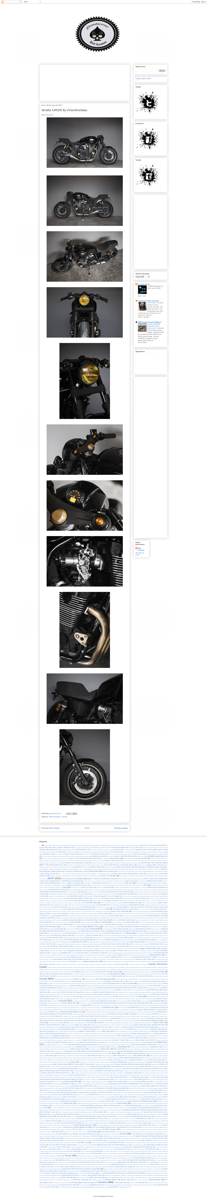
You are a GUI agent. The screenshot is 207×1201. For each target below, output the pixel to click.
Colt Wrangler (122, 905)
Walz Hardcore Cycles (120, 1173)
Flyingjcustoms (66, 942)
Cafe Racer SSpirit (151, 892)
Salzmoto (54, 1110)
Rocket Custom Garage (52, 1101)
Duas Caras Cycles (83, 929)
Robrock (78, 1099)
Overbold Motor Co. (64, 1073)
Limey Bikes (114, 1018)
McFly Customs (128, 1031)
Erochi (83, 935)
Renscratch (155, 1090)
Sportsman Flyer (49, 1129)
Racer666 (155, 1081)
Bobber (80, 879)
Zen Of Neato (148, 1185)
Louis (98, 1020)
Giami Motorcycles (89, 955)
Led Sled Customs (84, 1016)
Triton (59, 1156)
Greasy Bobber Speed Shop (62, 959)
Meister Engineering (138, 1033)
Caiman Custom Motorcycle (99, 894)
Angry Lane (73, 858)
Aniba (112, 858)
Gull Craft (163, 959)
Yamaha (64, 817)
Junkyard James (86, 996)
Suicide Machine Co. (142, 1131)
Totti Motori (52, 1153)
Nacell (83, 1055)
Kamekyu (106, 998)
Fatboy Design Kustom (139, 937)
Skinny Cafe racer (52, 1121)
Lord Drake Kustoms (52, 1020)
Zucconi (112, 1187)
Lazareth (161, 1014)
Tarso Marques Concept (127, 1138)
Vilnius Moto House (135, 1169)
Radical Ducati (44, 1083)
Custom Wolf (156, 911)
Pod (149, 1077)
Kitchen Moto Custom (98, 1005)
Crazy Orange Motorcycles (83, 909)
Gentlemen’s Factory (45, 955)
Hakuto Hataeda (122, 961)
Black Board (107, 873)
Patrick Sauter (63, 1075)
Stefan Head (162, 1129)
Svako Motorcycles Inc (138, 1134)
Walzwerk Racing (136, 1173)
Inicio (87, 828)
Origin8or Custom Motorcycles (106, 1070)
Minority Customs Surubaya (119, 1038)
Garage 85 (122, 948)
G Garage (44, 948)
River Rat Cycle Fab (94, 1097)
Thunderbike (52, 1149)
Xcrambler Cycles (63, 1182)
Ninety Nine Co (158, 1057)
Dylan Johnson (155, 929)
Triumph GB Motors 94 (100, 1156)
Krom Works (108, 1009)
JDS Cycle (133, 990)
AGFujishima (149, 854)
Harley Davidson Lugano (155, 967)
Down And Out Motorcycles (67, 926)
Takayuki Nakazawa (142, 1136)
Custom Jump (136, 911)
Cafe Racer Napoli (106, 892)
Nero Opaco (48, 1057)
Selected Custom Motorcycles (65, 1114)
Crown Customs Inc (143, 909)
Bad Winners (130, 865)
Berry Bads (95, 871)
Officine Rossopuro (97, 1066)
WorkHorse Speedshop (80, 1179)
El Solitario (69, 933)
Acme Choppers (159, 852)
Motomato (57, 1049)
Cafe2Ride (51, 894)
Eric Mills (68, 935)
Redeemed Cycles (103, 1088)
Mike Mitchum (72, 1038)
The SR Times (51, 1147)
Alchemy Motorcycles (72, 856)
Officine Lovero (51, 1066)
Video (98, 1169)
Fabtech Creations (77, 937)
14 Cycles (141, 845)
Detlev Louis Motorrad (87, 922)
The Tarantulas (62, 1147)
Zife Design (71, 1187)
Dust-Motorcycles (141, 929)
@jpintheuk (82, 845)
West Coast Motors (128, 1175)
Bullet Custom (130, 887)
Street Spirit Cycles (80, 1131)
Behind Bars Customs (136, 869)
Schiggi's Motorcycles (86, 1112)
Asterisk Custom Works (112, 860)
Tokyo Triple (162, 1149)
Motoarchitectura (52, 1047)
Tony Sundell (95, 1151)
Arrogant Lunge (66, 860)
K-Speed (140, 996)
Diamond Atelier (129, 922)
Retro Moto (105, 1092)
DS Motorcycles (70, 929)
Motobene (71, 1047)
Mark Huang (88, 1029)
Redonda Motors (133, 1088)
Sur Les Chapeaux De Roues (76, 1134)
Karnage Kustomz (130, 998)
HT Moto (58, 981)
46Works (123, 847)
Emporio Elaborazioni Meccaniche (156, 933)
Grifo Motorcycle (126, 959)
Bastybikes (58, 869)
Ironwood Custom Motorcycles (106, 988)
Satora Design (62, 1112)
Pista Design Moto (78, 1077)
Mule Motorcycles (135, 1053)
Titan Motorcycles (121, 1149)
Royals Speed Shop (153, 1103)
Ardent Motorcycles (162, 858)
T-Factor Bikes (74, 1136)
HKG (83, 976)
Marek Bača (53, 1029)
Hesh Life (94, 974)
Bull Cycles (99, 887)
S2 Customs (54, 1107)
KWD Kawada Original (104, 1012)
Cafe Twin (42, 894)
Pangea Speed (145, 1073)
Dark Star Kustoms (127, 915)
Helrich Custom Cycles (46, 974)
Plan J (128, 1077)
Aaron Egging (83, 852)
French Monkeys (53, 946)
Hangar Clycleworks (107, 964)
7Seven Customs (147, 849)
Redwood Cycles (145, 1088)
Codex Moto (76, 905)
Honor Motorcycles (59, 979)
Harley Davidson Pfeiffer (88, 969)
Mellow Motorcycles (161, 1033)
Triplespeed (52, 1156)
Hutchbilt (89, 981)
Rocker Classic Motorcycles (132, 1099)
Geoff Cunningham (58, 955)
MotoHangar (122, 1047)
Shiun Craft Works (132, 1116)
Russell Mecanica (112, 1105)
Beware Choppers (108, 871)
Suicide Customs (129, 1131)
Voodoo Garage (68, 1173)
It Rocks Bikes (124, 988)
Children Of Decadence (46, 900)
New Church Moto (71, 1057)
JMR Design (160, 992)
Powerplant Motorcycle (71, 1079)
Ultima (79, 1160)
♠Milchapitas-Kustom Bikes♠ (149, 322)
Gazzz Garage (124, 953)
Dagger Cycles (60, 915)
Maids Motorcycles (88, 1027)
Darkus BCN (138, 915)
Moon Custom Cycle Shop (144, 1040)
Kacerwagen (162, 996)
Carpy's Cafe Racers (54, 896)
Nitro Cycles (53, 1060)
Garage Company (146, 948)
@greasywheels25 (71, 845)
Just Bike (95, 996)
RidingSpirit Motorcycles (145, 1094)
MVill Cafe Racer (61, 1055)
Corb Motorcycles (87, 907)
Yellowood (132, 1182)
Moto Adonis (51, 1042)
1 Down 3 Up (115, 845)
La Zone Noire (144, 284)
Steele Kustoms (151, 1129)
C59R (41, 892)
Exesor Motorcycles (53, 937)
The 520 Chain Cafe (131, 1140)
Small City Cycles (62, 1123)
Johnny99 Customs (74, 994)
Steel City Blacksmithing (127, 1129)
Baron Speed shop (157, 867)
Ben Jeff (146, 869)
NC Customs (128, 1055)
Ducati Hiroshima (107, 929)
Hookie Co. (78, 979)
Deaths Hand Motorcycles (54, 920)
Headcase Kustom (144, 972)
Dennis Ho (148, 920)
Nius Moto (70, 1060)
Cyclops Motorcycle (126, 913)
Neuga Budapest (58, 1057)
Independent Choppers (119, 983)
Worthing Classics (97, 1179)
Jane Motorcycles (82, 990)
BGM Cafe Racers (122, 871)
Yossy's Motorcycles (51, 1185)
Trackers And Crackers (107, 1153)
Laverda (153, 1014)
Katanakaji (53, 1001)
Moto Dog (108, 1042)
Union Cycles (157, 1160)
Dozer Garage (82, 926)
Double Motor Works (153, 924)
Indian (131, 983)
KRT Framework (130, 1009)
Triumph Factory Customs (84, 1156)
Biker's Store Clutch (63, 873)
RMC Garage (105, 1097)
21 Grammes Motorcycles (63, 847)
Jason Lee (110, 990)
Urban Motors (45, 1164)
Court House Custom (143, 907)
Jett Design (76, 992)
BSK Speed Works (156, 885)
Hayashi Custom (88, 972)
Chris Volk (151, 900)
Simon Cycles (129, 1118)
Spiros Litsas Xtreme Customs (149, 1127)
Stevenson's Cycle (44, 1131)
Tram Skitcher (119, 1153)
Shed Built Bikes (62, 1116)
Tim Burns (63, 1149)
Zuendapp (120, 1187)
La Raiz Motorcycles (88, 1014)
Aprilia (139, 858)
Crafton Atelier (43, 909)
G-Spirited (52, 948)
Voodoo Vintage (79, 1173)
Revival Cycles (57, 1094)
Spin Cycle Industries (99, 1127)
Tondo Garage (85, 1151)
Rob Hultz (157, 1097)
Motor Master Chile (94, 1049)
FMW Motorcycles (77, 942)
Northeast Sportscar (63, 1062)
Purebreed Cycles (45, 1081)
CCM (108, 896)
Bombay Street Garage (89, 881)
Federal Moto (68, 939)
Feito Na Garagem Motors (84, 939)
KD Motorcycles (76, 1001)
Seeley (52, 1114)
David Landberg (84, 918)
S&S (45, 1108)
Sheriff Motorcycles (82, 1116)
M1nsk (150, 1022)
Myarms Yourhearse (74, 1055)
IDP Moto (130, 981)
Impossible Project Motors (68, 983)
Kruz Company (158, 1009)
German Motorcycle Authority (74, 955)
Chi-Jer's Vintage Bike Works (158, 898)
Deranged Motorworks (160, 920)
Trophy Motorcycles (141, 1156)
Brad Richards (87, 883)
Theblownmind (106, 1147)
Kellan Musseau (107, 1001)
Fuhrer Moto (112, 946)
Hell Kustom (141, 549)
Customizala (53, 913)
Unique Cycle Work (76, 1162)
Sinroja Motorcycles (141, 1118)
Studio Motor (92, 1132)
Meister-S (150, 1033)
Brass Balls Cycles (100, 883)
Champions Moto (44, 898)
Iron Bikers (163, 985)
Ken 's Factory (132, 1001)
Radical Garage (56, 1083)
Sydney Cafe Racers (57, 1136)
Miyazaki (148, 1038)
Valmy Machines (143, 1164)
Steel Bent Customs (109, 1129)
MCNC (136, 1031)
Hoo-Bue (69, 979)
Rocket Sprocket (93, 1101)
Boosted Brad (141, 881)
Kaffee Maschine (45, 998)
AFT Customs (139, 854)
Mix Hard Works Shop (136, 1038)
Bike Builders (164, 871)
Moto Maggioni (48, 1044)
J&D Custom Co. (49, 990)
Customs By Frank (79, 913)
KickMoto (106, 1003)
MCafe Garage (118, 1031)
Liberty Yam (83, 1018)
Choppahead (84, 900)
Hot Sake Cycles (127, 979)
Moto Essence (117, 1042)
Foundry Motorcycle (135, 942)
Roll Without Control (162, 1101)
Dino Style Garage (144, 922)
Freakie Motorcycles (94, 944)
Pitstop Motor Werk (103, 1077)
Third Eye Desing (116, 1147)
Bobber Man (121, 878)
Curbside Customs (51, 911)
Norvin (81, 1062)
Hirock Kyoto (59, 976)
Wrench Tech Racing (140, 1179)
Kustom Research (90, 1012)
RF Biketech (92, 1094)
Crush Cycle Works (157, 909)
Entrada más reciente (50, 828)
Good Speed (85, 957)
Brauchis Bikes (140, 883)
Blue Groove (135, 876)
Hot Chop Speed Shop (104, 979)
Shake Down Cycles (145, 1114)
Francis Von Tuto (47, 944)
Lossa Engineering (86, 1020)
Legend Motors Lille (128, 1016)
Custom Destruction (90, 911)
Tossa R (43, 1153)
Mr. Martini (113, 1053)
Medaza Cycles (98, 1033)
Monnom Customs (119, 1040)
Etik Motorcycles (136, 935)
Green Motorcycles (94, 959)
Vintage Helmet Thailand (73, 1171)
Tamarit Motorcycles (157, 1136)
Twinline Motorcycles (141, 1158)
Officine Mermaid (62, 1066)
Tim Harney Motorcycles (76, 1149)
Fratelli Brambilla (69, 944)
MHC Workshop (122, 1035)
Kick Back (96, 1003)
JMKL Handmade (140, 992)
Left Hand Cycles (98, 1016)
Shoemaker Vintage (160, 1116)
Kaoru (113, 998)
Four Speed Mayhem (162, 942)
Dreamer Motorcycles (154, 926)
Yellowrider (141, 1182)
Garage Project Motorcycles (78, 950)
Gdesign (132, 953)
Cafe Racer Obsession (122, 892)
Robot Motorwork (69, 1099)
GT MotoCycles (138, 959)
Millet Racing (92, 1038)
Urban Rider (56, 1164)
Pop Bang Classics (159, 1077)
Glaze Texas (144, 955)
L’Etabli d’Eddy (147, 1012)
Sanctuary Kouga (101, 1110)
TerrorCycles (99, 1140)
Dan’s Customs (89, 915)
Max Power (97, 1031)
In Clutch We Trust (89, 983)
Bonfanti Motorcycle (103, 881)
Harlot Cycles (150, 969)
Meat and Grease (70, 1033)
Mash (130, 1029)
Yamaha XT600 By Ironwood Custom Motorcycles (153, 326)
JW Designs (125, 996)
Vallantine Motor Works (131, 1164)
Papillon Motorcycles (157, 1073)
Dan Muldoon (78, 915)
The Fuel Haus (159, 1142)
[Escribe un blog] (69, 813)
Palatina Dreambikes (118, 1073)
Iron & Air (145, 985)
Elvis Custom (139, 933)
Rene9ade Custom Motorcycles (133, 1090)
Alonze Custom (120, 856)
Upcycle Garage (138, 1162)
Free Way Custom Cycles (140, 944)
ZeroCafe (42, 1187)
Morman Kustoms (161, 1040)
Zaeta (105, 1185)
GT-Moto (149, 959)
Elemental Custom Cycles (96, 933)
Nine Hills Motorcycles (146, 1057)
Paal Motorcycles (105, 1073)
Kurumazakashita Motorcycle (71, 1012)
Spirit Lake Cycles (114, 1127)
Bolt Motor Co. (57, 881)
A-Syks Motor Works (71, 852)
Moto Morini (72, 1044)
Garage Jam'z (52, 950)
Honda (43, 978)
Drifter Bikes (50, 929)
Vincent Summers (155, 1169)
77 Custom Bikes (128, 849)
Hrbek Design (49, 981)
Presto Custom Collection (89, 1079)
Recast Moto (159, 1086)
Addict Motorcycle (86, 854)
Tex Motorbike (120, 1140)
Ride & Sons (133, 1094)
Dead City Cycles (143, 918)
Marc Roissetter (161, 1027)
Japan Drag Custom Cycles (96, 990)
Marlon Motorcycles (121, 1029)
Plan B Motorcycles (117, 1077)
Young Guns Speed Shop (68, 1185)
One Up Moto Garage (49, 1070)
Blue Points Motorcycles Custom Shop (151, 876)
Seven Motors (83, 1114)
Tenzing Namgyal (88, 1140)
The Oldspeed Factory (100, 1145)
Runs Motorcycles (97, 1105)
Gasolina (73, 953)
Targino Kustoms (91, 1138)
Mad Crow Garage (81, 1025)
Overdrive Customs (79, 1073)
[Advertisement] (84, 82)
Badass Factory (141, 865)
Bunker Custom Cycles (57, 889)
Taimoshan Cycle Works (126, 1136)
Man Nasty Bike (136, 1027)
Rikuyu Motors (158, 1094)
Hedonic (154, 972)
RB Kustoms (90, 1086)
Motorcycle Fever (129, 1049)
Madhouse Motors (44, 1027)
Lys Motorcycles (108, 1022)
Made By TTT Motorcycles (124, 1025)
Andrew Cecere (62, 858)
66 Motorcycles (54, 849)
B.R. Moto (46, 865)
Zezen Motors (61, 1187)
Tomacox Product (44, 1151)
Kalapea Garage (96, 998)
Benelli (55, 871)
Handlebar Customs (94, 964)
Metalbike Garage (59, 1035)
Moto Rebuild (126, 1044)
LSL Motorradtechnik (118, 1020)
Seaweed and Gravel (151, 1112)
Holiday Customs (117, 976)
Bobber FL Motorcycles (94, 878)
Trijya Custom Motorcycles (159, 1153)
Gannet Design (112, 948)
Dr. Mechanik (106, 926)
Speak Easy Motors (145, 1125)
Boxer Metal (62, 883)
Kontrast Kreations (95, 1007)
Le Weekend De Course (68, 1016)
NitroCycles (62, 1060)
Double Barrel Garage (139, 924)
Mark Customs (78, 1029)
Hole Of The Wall (104, 976)
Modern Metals (57, 1040)
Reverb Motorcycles (151, 1092)
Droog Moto (59, 929)
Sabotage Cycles (79, 1107)
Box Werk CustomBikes (49, 883)
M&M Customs (129, 1022)
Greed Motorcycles (80, 959)
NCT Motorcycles (140, 1055)
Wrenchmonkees (47, 115)
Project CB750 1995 (143, 78)
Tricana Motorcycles (142, 1153)
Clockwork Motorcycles (130, 902)
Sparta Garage (133, 1125)
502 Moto (152, 847)
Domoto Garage (126, 924)
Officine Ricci (84, 1066)
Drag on (114, 926)
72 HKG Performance (81, 849)
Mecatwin (89, 1033)
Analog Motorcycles (161, 856)
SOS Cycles (53, 1125)
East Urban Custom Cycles (71, 931)
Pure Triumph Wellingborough (157, 1079)
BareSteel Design (109, 867)
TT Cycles (99, 1158)
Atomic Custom (84, 863)
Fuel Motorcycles (89, 946)
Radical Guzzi (67, 1083)
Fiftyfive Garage (111, 939)
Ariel (42, 860)
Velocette (82, 1166)
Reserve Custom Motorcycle (57, 1092)
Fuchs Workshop (77, 946)
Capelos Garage (141, 894)
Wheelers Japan (163, 1175)
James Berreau (70, 990)
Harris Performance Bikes (46, 972)
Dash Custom (161, 915)
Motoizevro (146, 1047)
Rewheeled (69, 1094)
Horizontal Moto (89, 979)
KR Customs (121, 1007)
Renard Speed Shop (115, 1090)
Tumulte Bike (119, 1158)
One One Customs (162, 1068)
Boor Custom (130, 881)
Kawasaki (63, 1001)
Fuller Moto (122, 946)
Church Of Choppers (45, 902)
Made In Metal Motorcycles (143, 1025)
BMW (51, 878)
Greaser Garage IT (44, 959)
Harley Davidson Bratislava (71, 967)
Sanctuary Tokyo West (115, 1110)
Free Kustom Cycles (109, 944)
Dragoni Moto (123, 926)
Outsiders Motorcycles (48, 1073)
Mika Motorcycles (60, 1038)
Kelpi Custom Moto (120, 1001)
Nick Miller (99, 1057)
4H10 (137, 847)
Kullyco (57, 1012)
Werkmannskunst (109, 1175)
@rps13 (97, 845)
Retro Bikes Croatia (75, 1092)
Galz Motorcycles (87, 948)
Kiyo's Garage (130, 1005)
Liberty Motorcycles (73, 1018)
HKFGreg (76, 976)
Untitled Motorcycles (123, 1162)
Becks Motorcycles (106, 869)
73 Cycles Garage (95, 849)
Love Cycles (106, 1020)
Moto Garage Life (149, 1042)
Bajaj (164, 865)
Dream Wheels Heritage (138, 926)
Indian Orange (157, 983)
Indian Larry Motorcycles (144, 983)
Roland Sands (148, 1101)
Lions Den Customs (126, 1018)
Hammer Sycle (47, 964)
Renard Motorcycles (100, 1090)
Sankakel (134, 1110)
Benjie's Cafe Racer (67, 871)
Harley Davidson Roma (104, 969)
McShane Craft (156, 1031)
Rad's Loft (163, 1081)
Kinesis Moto (51, 1005)
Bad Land (100, 865)
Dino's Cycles (155, 922)
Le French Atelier (54, 1016)
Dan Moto (70, 915)
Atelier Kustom (158, 860)
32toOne (104, 847)
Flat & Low (158, 939)
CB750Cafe (86, 896)
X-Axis (54, 1182)
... (40, 845)
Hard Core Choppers (134, 964)
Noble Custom (102, 1060)
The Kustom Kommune (66, 1145)
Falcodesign (112, 937)
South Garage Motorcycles (84, 1125)
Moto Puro (117, 1044)
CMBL (51, 905)
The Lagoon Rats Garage (83, 1145)
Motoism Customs (136, 1047)
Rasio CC (152, 1083)
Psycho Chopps (118, 1079)
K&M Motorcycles (152, 996)
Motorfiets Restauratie (108, 1051)
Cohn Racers (112, 905)
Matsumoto (56, 1031)
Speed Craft (157, 1125)
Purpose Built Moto (71, 1081)
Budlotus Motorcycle (55, 887)
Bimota (89, 873)
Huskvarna (66, 981)
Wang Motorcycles (150, 1173)
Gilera (98, 955)
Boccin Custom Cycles (151, 878)
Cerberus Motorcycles (146, 896)
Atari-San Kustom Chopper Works (132, 860)
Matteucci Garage (85, 1031)
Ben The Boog (156, 869)
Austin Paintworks (133, 863)
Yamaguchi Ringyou (88, 1182)
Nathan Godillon (105, 1055)
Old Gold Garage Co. (83, 1068)
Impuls (79, 983)
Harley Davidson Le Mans (123, 967)
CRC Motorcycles (99, 909)
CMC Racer (58, 905)
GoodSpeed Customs (98, 957)
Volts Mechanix (149, 1171)
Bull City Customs (88, 887)
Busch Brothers (89, 889)
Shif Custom (108, 1116)
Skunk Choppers (84, 1121)
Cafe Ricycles (162, 892)
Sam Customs (63, 1110)
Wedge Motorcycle (69, 1175)
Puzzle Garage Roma (87, 1081)
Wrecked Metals (110, 1180)
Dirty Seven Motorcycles (52, 924)
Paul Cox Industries (76, 1075)
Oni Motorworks (78, 1070)
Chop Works (73, 900)
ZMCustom (93, 1187)
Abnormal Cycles (104, 852)
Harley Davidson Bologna (55, 967)
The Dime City (83, 1142)
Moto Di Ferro (84, 1042)
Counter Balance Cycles (125, 907)
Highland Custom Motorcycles (142, 974)
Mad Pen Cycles (110, 1025)
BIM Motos (81, 873)
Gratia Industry (138, 957)
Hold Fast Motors (92, 976)
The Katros (52, 1145)
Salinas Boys (151, 1107)
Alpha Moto (131, 856)
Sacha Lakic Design (108, 1107)
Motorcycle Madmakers (142, 1049)
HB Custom (114, 972)
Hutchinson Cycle (98, 981)
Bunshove (71, 889)
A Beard (60, 852)
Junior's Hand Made (64, 996)
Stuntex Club (118, 1131)
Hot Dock (117, 979)
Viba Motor (155, 1166)
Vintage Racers (87, 1171)
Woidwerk (115, 1177)
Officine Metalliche (74, 1066)
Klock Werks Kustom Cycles (155, 1005)
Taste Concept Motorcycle (143, 1138)
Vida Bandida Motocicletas (71, 1169)
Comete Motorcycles (135, 905)
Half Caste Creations (135, 961)
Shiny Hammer (120, 1116)
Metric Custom (96, 1035)
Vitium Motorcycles (138, 1171)
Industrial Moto (56, 985)
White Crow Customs (81, 1177)
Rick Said (112, 1094)
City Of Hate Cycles (59, 902)
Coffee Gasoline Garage (89, 905)
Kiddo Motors (145, 1003)
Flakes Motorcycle (146, 939)
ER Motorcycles (57, 935)
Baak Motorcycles (57, 865)
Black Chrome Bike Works (123, 873)
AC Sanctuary (115, 852)
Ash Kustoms (98, 860)
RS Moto (163, 1103)
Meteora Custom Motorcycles (76, 1035)
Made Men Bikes (159, 1025)
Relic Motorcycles (63, 1090)
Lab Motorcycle (113, 1014)
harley (144, 964)
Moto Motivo (82, 1044)
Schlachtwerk (98, 1112)
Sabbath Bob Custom (66, 1107)
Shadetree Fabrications (118, 1114)
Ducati (94, 929)
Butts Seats (124, 889)
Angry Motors (104, 858)
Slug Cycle (51, 1123)
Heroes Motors (76, 974)
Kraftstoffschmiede (143, 1007)
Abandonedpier (93, 852)
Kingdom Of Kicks (75, 1005)
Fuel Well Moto (103, 946)
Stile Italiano (56, 1131)
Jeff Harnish (141, 990)
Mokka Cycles (87, 1040)
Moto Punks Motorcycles (105, 1044)
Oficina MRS (144, 1066)
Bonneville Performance (117, 881)
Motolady (49, 1049)
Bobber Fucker (110, 878)
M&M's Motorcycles (140, 1022)
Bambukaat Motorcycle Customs (48, 867)
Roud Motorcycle (56, 1103)
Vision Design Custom (124, 1171)
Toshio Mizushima (163, 1151)
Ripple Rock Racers (55, 1097)
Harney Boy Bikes (161, 969)
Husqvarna (75, 981)
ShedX (72, 1116)
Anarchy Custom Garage (49, 858)
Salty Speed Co (45, 1110)
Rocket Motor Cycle (67, 1101)
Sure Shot (93, 1134)
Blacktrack (96, 876)
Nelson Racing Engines (156, 1055)
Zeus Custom (51, 1187)
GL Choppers (118, 955)
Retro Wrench (124, 1092)
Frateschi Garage (81, 944)
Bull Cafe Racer (75, 887)
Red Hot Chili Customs (72, 1088)
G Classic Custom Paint (161, 946)
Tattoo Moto (157, 1138)
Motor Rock (106, 1049)
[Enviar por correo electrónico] (67, 813)
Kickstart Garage (116, 1003)
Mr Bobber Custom (62, 1053)
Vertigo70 (138, 1166)
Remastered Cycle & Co (78, 1090)
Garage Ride (93, 950)
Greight (111, 959)
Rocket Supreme (106, 1101)
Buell (65, 887)
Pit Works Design (90, 1077)
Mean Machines (57, 1033)
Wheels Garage (45, 1177)
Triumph (68, 1156)
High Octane (128, 974)
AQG (145, 858)
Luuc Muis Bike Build (94, 1022)
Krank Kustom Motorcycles (46, 1009)
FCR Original (43, 939)
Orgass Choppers (89, 1070)
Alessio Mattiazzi (85, 856)
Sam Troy (72, 1110)
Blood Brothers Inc (124, 876)
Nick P (105, 1057)
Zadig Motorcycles (95, 1185)
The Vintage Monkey (75, 1147)
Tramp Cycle (129, 1153)
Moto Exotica (127, 1042)
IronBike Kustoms (77, 988)
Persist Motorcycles (50, 1077)
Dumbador (131, 929)
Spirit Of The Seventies (130, 1127)
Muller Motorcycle (149, 1053)
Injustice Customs (110, 985)
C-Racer (142, 889)
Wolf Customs (123, 1177)
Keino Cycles (95, 1001)
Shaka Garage (132, 1114)
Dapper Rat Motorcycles (101, 915)
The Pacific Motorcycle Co (120, 1145)
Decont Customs (86, 920)
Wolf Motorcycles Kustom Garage (146, 1177)
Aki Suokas (45, 856)
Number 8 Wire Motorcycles (156, 1062)
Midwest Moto (145, 1035)
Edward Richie (151, 931)
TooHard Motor (139, 1151)
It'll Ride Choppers (137, 988)
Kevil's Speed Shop (69, 1003)
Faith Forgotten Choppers (100, 937)
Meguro (127, 1033)
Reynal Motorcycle (81, 1094)
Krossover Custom (119, 1009)
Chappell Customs (83, 898)
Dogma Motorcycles (112, 924)
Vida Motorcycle (88, 1169)
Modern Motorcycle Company (72, 1040)
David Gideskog (73, 918)
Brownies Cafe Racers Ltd (134, 885)
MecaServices (81, 1033)
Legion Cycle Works (141, 1016)
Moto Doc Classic (97, 1042)
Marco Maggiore (43, 1029)
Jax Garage (124, 990)
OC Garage (96, 1064)
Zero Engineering (159, 1185)
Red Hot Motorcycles (88, 1088)
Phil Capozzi (61, 1077)
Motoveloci (163, 1051)
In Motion (99, 983)
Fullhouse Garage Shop (135, 946)
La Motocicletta (76, 1014)
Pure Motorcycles (140, 1079)
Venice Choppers (102, 1166)
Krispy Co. (99, 1009)
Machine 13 (58, 1025)
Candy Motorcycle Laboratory (125, 894)
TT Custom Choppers (87, 1158)
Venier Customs (115, 1166)
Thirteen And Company (131, 1147)
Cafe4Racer (60, 894)
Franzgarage (59, 944)
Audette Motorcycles (97, 863)
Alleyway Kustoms (98, 856)
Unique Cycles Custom (93, 1162)
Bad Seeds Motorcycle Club (114, 865)
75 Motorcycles (107, 849)
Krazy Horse (78, 1009)
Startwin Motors (95, 1129)
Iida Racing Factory (148, 981)
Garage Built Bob (132, 948)
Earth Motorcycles (55, 931)
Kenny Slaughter (155, 1001)
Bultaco (163, 887)
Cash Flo (64, 896)
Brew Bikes (159, 883)
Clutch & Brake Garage (148, 902)
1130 (134, 845)
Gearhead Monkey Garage (144, 953)
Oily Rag (153, 1066)
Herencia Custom (63, 974)
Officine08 (135, 1066)
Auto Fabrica (163, 863)
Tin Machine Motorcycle (106, 1149)
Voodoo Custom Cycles (52, 1173)
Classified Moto (91, 903)
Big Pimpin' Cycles (153, 871)
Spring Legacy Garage (63, 1129)
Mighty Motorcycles (45, 1038)
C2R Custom (162, 889)
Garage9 (130, 950)
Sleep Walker (134, 1121)
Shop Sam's (59, 1118)
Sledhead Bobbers (123, 1121)
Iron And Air (153, 985)
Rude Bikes (62, 1105)
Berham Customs (82, 871)
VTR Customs (90, 1173)
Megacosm (120, 1033)
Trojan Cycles (130, 1156)
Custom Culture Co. (76, 911)
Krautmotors (69, 1009)
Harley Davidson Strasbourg (120, 969)
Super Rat (60, 1134)
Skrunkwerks (64, 1121)
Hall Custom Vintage (148, 961)
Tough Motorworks (62, 1153)
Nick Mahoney (90, 1057)
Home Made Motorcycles (159, 976)
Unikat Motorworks (144, 1160)
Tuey (112, 1158)
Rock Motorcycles (88, 1099)
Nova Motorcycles (90, 1062)
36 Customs (113, 847)
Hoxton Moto (162, 979)
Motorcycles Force (71, 1051)
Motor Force (65, 1049)
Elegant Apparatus (81, 933)
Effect (158, 931)
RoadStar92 (139, 1097)
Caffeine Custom (77, 894)
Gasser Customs (99, 953)
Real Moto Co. (101, 1086)
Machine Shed (69, 1025)
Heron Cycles (86, 974)
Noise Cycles (112, 1060)
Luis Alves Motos (53, 1022)
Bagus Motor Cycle (154, 865)
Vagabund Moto (116, 1164)
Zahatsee (111, 1185)
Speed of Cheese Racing (54, 1127)
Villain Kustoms (123, 1169)
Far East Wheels (123, 937)
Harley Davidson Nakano (57, 969)
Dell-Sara (115, 920)
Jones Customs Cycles (99, 994)
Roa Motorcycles (127, 1097)
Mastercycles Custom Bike (142, 1029)
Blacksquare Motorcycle (71, 876)
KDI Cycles (86, 1001)
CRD (107, 909)
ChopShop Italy (133, 900)
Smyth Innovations (116, 1123)
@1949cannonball (59, 845)
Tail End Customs (97, 1136)
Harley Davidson (158, 964)
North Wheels (51, 1062)
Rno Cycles (115, 1097)
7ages (137, 849)
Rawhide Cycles (78, 1086)
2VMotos (86, 847)
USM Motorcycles (66, 1164)
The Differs (72, 1142)
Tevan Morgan (110, 1140)
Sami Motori (91, 1110)
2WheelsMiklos (95, 847)
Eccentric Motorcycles (119, 931)
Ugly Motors (72, 1160)
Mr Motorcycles (89, 1053)
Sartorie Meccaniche (161, 1110)
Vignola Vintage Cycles (110, 1169)
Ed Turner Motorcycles (136, 931)
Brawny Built (150, 883)
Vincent (146, 1169)
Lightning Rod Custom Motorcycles (98, 1018)
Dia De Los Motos (117, 922)
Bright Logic (51, 885)
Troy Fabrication (153, 1156)
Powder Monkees (45, 1079)
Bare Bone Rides (95, 867)
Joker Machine (86, 994)
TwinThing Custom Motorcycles (159, 1158)
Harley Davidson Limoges (139, 967)
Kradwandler (131, 1007)
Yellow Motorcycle (120, 1182)
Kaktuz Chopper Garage (82, 998)
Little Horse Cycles (139, 1018)
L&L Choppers (158, 1012)
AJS (166, 854)
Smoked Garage (76, 1123)
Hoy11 (41, 981)
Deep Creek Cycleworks (102, 920)
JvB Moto (115, 996)
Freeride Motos (155, 944)
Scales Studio (73, 1112)
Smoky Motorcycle (103, 1123)
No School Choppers (90, 1060)
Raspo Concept (162, 1083)
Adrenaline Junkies (113, 854)
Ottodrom (165, 1070)
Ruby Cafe (54, 1105)
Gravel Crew (149, 957)
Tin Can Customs (92, 1149)
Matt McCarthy (73, 1031)
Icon (123, 981)
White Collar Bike (67, 1177)
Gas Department (54, 953)
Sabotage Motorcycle (93, 1107)
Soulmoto (69, 1125)
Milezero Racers (82, 1038)
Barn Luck (144, 867)
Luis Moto (63, 1022)
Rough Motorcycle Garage (83, 1103)
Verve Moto (146, 1166)
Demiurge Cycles (138, 920)
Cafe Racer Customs (92, 892)
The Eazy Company (97, 1142)
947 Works (52, 852)
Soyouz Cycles (110, 1125)
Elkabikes (120, 933)
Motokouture (155, 1047)
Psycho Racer (129, 1079)
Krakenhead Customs (158, 1007)
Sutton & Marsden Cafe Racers (109, 1134)
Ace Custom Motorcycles (129, 852)
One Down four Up (130, 1068)
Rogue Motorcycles (134, 1101)
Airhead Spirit (159, 854)
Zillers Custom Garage (82, 1187)
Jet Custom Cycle (64, 992)
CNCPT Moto (67, 905)
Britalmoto (70, 885)
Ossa (158, 1070)
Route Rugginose (111, 1103)
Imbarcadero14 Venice (52, 983)
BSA (145, 885)
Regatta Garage (157, 1088)
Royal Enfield (122, 1103)
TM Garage (139, 1149)
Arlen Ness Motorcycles (52, 860)
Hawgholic (77, 972)
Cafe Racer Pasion (138, 892)
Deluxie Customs (125, 920)
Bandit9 (76, 867)
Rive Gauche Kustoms (81, 1097)
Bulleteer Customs (141, 887)
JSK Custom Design (158, 994)
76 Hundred (117, 849)
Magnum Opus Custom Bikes (70, 1027)
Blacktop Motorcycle (85, 876)
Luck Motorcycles (153, 1020)
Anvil (118, 858)
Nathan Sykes (117, 1055)
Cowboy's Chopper (159, 907)
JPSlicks (137, 994)
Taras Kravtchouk (79, 1138)
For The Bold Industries (104, 942)
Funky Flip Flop (148, 946)
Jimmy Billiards (119, 992)
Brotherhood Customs (118, 885)
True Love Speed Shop (55, 1158)
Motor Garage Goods (78, 1049)
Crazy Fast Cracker (55, 909)
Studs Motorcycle (106, 1131)
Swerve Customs (154, 1134)
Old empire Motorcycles (66, 1068)
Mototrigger (145, 1051)
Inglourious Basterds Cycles (95, 985)
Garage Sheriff (104, 950)
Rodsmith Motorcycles (120, 1101)
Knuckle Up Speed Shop (63, 1007)
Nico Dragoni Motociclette (128, 1057)
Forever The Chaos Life (119, 942)
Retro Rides (115, 1092)
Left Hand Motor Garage (113, 1016)
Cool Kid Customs (59, 907)
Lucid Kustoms (140, 1020)
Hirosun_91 (68, 976)
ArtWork (90, 860)
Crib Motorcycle (118, 909)
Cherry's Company (141, 898)
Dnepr (102, 924)
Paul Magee (107, 1075)
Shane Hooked (157, 1114)
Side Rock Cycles (98, 1118)
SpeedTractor (67, 1127)
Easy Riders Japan (103, 931)
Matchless (154, 1029)
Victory (58, 1169)
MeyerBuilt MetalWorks (109, 1035)
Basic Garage (49, 869)
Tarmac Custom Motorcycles (107, 1138)
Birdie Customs (97, 873)
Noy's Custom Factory (103, 1062)
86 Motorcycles (160, 849)
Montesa (130, 1040)
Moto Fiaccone (137, 1042)
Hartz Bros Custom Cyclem (63, 972)
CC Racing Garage (98, 896)
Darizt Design (115, 915)
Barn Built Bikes (133, 867)
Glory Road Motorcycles (59, 957)
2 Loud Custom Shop (154, 845)
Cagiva (86, 894)
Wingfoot (107, 1177)
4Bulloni (131, 847)
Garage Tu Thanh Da (118, 950)
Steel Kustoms (140, 1129)
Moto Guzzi (163, 1042)
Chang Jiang (70, 898)
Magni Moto (55, 1027)
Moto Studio (136, 1044)
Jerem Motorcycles (153, 990)
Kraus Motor (60, 1009)
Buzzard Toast (133, 889)
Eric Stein (76, 935)
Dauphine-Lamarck (45, 918)
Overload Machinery (92, 1073)
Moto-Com (42, 1047)
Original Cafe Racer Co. (125, 1070)
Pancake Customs (132, 1073)
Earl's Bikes (43, 931)
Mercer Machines (46, 1035)
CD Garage (115, 896)
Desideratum (74, 922)
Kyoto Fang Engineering (128, 1012)
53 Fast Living (161, 847)
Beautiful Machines (93, 869)
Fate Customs (152, 937)
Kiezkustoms (156, 1003)
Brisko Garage (61, 885)
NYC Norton (75, 1064)
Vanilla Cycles (46, 1166)
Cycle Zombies (104, 913)
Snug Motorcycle (129, 1123)
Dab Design (49, 915)
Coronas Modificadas (109, 907)
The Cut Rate (49, 1142)
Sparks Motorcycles (121, 1125)
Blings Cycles (105, 876)
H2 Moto (78, 961)
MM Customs (156, 1038)
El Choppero (50, 933)
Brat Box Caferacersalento (115, 883)
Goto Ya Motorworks (112, 957)
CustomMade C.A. (65, 913)
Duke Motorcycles (120, 929)
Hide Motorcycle (115, 974)
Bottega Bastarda (152, 881)
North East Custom (155, 1060)
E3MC (163, 929)
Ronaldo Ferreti (45, 1103)
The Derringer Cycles (61, 1142)
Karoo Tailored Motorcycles (145, 998)
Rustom (122, 1105)
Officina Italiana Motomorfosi (139, 1064)
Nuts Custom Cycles (60, 1064)
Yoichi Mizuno (157, 1182)
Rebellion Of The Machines (114, 1086)
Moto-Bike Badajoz (160, 1044)
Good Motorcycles (74, 957)
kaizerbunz (69, 998)
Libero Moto (55, 1018)
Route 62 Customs (98, 1103)
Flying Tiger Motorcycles (53, 942)
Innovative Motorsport (123, 985)
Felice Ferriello (100, 939)
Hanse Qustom (121, 964)
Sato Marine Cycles (48, 1112)
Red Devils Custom (56, 1088)
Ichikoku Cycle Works (113, 981)
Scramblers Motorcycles (124, 1112)
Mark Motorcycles (99, 1029)
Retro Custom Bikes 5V (92, 1092)
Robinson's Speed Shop (53, 1099)
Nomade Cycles (135, 1060)
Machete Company (45, 1025)
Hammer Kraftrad (162, 961)
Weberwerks (57, 1175)
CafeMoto (68, 894)
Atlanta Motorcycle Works (53, 863)
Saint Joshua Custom (122, 1107)
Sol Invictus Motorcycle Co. (158, 1123)
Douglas (163, 924)
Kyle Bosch (115, 1012)
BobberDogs (129, 878)
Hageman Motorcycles (91, 961)
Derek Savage (44, 922)
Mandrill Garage (149, 1027)
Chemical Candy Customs (148, 301)
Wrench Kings (125, 1179)
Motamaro (42, 1042)
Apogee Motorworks (128, 858)
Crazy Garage (67, 909)
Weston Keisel (152, 1175)
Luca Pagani (129, 1020)
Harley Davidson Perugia (73, 969)
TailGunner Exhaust (111, 1136)
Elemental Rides (110, 933)
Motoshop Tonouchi (132, 1051)
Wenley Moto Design (95, 1175)
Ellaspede (129, 933)
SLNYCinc (157, 1121)
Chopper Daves (110, 900)
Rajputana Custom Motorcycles (120, 1083)
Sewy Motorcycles (94, 1114)
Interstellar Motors (136, 985)
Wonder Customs (163, 1177)
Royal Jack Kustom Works (138, 1103)
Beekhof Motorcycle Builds (120, 869)
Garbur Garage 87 (148, 950)
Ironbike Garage (65, 988)
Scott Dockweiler (110, 1112)
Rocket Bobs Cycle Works (150, 1099)
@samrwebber (105, 845)
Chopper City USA (98, 900)
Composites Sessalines (150, 905)
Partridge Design (52, 1075)
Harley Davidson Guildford (88, 967)
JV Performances (105, 996)
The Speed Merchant (151, 1145)
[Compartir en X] (71, 813)
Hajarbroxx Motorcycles (109, 961)
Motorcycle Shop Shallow (159, 1049)
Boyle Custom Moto (74, 883)
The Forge (138, 1142)
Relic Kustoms (51, 1090)
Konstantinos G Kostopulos (79, 1007)
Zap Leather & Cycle (136, 1185)
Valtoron (153, 1164)
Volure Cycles (159, 1171)
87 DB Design (43, 852)
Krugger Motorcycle (144, 1009)
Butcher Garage (100, 889)
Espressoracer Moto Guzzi (122, 935)
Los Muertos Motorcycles (70, 1020)
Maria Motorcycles (65, 1029)
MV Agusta (50, 1055)
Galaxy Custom (75, 948)
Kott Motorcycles (109, 1007)
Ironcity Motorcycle (89, 988)
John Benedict (63, 994)
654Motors (42, 849)
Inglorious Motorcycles (77, 985)
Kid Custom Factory (131, 1003)
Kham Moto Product (85, 1003)
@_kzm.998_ (48, 845)
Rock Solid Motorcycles (114, 1099)
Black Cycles (138, 873)
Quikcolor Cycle (130, 1081)
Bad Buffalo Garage (89, 865)
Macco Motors (159, 1023)
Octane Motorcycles (107, 1064)
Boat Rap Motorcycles (69, 878)
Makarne (125, 1027)
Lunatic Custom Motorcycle (77, 1022)
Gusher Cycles (61, 961)
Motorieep (120, 1051)
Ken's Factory (143, 1001)
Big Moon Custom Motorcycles (137, 871)
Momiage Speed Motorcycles (103, 1040)
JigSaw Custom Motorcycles (103, 992)
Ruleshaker (85, 1105)
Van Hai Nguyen (163, 1164)
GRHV (117, 959)
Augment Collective (120, 863)
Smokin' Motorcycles (89, 1123)
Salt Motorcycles (163, 1107)
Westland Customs (141, 1175)
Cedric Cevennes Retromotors (129, 896)
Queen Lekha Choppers (116, 1081)
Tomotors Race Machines (58, 1151)
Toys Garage (72, 1153)
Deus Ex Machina (101, 922)
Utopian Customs (78, 1164)
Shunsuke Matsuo (70, 1118)
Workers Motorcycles (64, 1179)
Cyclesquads (115, 913)
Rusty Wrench (159, 1105)
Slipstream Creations (146, 1121)
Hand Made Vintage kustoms (78, 964)
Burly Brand (79, 889)
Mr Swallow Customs (101, 1053)
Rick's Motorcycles (122, 1094)
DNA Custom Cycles (92, 924)
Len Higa (151, 1016)
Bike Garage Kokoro (48, 873)
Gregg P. (104, 959)
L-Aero (139, 1012)
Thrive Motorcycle (147, 1147)
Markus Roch (110, 1029)
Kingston (85, 1005)
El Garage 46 (60, 933)
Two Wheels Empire (47, 1160)
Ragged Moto (91, 1083)
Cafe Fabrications (70, 892)
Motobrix (88, 1047)
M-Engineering (119, 1022)
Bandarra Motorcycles (66, 867)
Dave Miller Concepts (60, 918)
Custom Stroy (145, 911)
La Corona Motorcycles (62, 1014)
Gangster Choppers (99, 948)
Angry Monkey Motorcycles (88, 858)
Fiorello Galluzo (123, 939)
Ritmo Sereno (67, 1097)
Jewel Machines (87, 992)
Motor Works (118, 1049)
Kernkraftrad (50, 1003)
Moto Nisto (92, 1044)
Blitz (114, 876)
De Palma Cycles (132, 918)
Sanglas (126, 1110)
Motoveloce (154, 1051)
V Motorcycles (93, 1164)
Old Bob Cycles (52, 1068)
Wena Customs (81, 1175)
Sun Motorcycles (155, 1131)
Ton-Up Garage (72, 1151)
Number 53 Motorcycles (138, 1062)
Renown (146, 1090)
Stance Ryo (84, 1129)
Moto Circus (74, 1042)
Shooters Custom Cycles (46, 1118)
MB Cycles (106, 1031)
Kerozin (58, 1003)
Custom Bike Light (64, 911)
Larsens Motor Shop (142, 1014)
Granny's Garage (126, 957)
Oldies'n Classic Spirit (115, 1068)
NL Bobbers (78, 1060)
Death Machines (155, 918)
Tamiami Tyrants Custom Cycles (49, 1138)
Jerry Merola (53, 992)
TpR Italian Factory (84, 1153)
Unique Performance (109, 1162)
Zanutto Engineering (122, 1185)
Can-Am (111, 894)
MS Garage (123, 1053)
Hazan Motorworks (101, 972)
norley (144, 1060)
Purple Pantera (58, 1081)
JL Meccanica (129, 992)
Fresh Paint (151, 303)
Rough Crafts (68, 1103)
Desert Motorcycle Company (59, 922)
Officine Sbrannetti (112, 1066)
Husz (82, 981)
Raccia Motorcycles (143, 1081)
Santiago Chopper (146, 1110)
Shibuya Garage (96, 1116)
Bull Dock (108, 887)
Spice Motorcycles (81, 1127)
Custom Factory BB (103, 911)
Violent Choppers (111, 1171)
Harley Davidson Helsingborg (105, 967)
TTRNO (107, 1158)
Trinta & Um (42, 1156)
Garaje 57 (137, 950)
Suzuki (123, 1134)
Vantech (55, 1166)
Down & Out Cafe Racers (48, 926)
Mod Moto (48, 1040)
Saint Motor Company (137, 1107)
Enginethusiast (46, 935)
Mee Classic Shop (110, 1033)
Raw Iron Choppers (65, 1086)
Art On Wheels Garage (79, 860)
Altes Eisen (140, 856)
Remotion (89, 1090)
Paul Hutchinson (89, 1075)
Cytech (136, 913)
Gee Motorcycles (159, 953)
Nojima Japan (124, 1060)
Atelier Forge (147, 860)
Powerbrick (57, 1079)
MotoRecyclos (85, 1051)
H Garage (70, 961)
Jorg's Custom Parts (126, 994)
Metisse (88, 1035)
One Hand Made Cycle (145, 1068)
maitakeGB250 (116, 1027)
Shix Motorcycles (145, 1116)
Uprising (148, 1162)
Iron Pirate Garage (45, 988)
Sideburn (109, 1118)
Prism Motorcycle (104, 1079)
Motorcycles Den (58, 1051)
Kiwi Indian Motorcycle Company (115, 1005)
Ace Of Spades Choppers (145, 852)
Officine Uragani (125, 1066)
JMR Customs (150, 992)
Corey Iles (98, 907)
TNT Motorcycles (150, 1149)
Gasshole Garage (113, 953)
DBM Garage (106, 918)
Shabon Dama (105, 1114)
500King (144, 847)
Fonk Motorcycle (91, 942)
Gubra (156, 959)
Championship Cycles (57, 898)
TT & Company (75, 1158)
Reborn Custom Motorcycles (132, 1086)
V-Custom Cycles (104, 1164)
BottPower (165, 881)
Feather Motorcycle (56, 939)
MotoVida (42, 1053)
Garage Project (62, 950)
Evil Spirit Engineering (149, 935)
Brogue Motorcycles (104, 885)
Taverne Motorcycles (54, 1140)
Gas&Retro (64, 953)
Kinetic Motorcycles (62, 1005)
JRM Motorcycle (145, 994)
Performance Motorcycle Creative (146, 1075)
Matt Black (64, 1031)
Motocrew (103, 1047)
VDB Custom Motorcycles (68, 1166)
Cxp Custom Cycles (91, 913)
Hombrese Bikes (143, 976)
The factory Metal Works (112, 1142)
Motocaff (95, 1047)
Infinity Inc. (65, 985)
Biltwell (74, 873)
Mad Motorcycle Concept (97, 1025)
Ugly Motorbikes (60, 1160)
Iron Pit (56, 988)
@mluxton (90, 845)
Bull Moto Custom (119, 887)
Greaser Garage (161, 957)
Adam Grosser (58, 854)
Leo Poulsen (159, 1016)
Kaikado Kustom (59, 998)
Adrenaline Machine (126, 854)
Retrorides (133, 1092)
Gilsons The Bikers (107, 955)
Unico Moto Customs (115, 1160)
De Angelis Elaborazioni (118, 918)
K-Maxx (133, 996)
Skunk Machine (95, 1121)
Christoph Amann (161, 900)
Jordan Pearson (114, 994)
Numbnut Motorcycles (45, 1064)
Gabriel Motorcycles (63, 948)
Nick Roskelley (114, 1057)
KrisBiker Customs (89, 1009)
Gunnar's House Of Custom (47, 961)
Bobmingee (139, 878)
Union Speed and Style (61, 1162)
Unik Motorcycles (129, 1160)
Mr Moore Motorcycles (77, 1053)
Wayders (48, 1175)
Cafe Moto (80, 892)
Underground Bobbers (100, 1160)
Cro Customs (130, 909)
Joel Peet (54, 994)
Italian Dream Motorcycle (152, 988)
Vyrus (100, 1173)
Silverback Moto (118, 1118)
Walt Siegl (107, 1173)
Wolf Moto (132, 1177)
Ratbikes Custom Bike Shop (49, 1086)
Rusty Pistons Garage (147, 1105)
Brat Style (128, 883)
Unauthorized (87, 1160)
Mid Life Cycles (134, 1035)
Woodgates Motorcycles (48, 1179)
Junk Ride (76, 996)
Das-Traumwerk (149, 915)
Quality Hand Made (100, 1081)
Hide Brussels (103, 974)
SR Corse (75, 1129)
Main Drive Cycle (102, 1027)
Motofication (112, 1047)
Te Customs (66, 1140)
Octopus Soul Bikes (121, 1064)
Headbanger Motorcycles (129, 972)
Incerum (106, 983)
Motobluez (79, 1047)
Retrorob (140, 1092)
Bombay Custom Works (72, 881)
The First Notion (128, 1142)
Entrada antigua (121, 828)
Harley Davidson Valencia (137, 969)
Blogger (110, 1196)
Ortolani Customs (139, 1070)
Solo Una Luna (43, 1125)
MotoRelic (96, 1051)
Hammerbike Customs (61, 964)
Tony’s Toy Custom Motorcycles (123, 1151)
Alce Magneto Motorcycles (57, 856)
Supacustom (51, 1134)
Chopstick (143, 900)
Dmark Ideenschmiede (78, 924)
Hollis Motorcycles (130, 976)
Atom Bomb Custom (69, 863)
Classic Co (71, 902)
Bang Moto (84, 867)
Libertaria (63, 1018)
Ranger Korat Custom (140, 1083)
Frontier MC (66, 946)
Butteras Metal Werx (112, 889)
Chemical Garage (127, 898)
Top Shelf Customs (150, 1151)
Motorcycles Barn (45, 1051)
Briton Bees (93, 885)
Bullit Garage (152, 887)
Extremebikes (66, 937)
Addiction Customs (99, 854)
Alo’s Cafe (109, 856)
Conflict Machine (46, 907)
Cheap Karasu (96, 898)
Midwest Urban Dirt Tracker (158, 1035)
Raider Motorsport (102, 1083)
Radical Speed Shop (80, 1083)
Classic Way (80, 902)
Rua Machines (44, 1105)
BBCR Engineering (69, 869)
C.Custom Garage (151, 889)
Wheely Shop (56, 1177)
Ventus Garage (128, 1166)
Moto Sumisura (148, 1044)
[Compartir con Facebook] (74, 813)
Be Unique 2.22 (80, 869)
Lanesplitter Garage (127, 1014)
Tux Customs (128, 1158)
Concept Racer (163, 905)
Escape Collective (93, 935)
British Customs (82, 885)
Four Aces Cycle (149, 942)
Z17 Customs (83, 1185)
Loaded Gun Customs (153, 1018)
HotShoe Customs (139, 979)
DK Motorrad (65, 924)
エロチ (127, 1187)
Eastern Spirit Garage (88, 931)
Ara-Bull (152, 858)
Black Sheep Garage (152, 873)
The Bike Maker (155, 1140)
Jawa (116, 990)
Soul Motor (62, 1125)
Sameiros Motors (81, 1110)
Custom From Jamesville (119, 911)
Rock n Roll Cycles (100, 1099)
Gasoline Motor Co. (84, 953)
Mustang (41, 1055)
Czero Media (156, 913)
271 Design (78, 847)
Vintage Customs (57, 1171)
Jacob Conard (60, 990)
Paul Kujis (99, 1075)
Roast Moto (148, 1097)
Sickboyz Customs (83, 1118)
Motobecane (62, 1047)
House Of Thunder (151, 979)
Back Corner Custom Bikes (74, 865)
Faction (87, 937)
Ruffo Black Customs (74, 1105)
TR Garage (94, 1153)
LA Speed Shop (101, 1014)
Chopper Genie (122, 900)
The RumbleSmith (136, 1145)
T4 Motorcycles (85, 1136)
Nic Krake (80, 1057)
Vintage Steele (99, 1171)
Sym (67, 1136)
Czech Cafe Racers (145, 913)
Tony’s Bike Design (107, 1151)
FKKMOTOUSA (133, 939)
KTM (49, 1012)
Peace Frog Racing (118, 1075)
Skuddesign (74, 1121)
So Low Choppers (142, 1123)
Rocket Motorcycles (81, 1101)
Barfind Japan (121, 867)
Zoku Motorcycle (102, 1187)
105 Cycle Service (126, 845)
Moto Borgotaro (63, 1042)
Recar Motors (146, 1086)
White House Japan (96, 1177)
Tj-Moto (132, 1149)
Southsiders (100, 1125)
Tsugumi (66, 1158)
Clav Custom (104, 902)
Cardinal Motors (153, 894)
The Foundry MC (147, 1142)
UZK (86, 1164)
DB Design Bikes (95, 918)
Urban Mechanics (163, 1162)
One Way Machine (64, 1070)
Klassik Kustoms (140, 1005)
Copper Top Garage (73, 907)
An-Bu (148, 856)
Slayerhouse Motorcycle (109, 1121)
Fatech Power (162, 937)
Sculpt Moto (137, 1112)
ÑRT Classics (86, 1064)
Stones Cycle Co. (68, 1131)
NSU (128, 1062)
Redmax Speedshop (119, 1088)
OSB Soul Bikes (150, 1070)
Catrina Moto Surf (74, 896)
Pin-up (69, 1077)
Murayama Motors (161, 1053)
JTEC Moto (52, 996)
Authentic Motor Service (148, 863)
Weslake (118, 1175)
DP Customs (95, 926)
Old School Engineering (99, 1068)
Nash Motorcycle (93, 1055)
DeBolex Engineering (70, 920)
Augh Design (109, 863)
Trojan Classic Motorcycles (116, 1156)
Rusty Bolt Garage (132, 1105)
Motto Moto (50, 1053)
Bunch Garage (43, 889)
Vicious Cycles (50, 1169)
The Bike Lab (143, 1140)
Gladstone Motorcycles (132, 955)
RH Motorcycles (103, 1094)
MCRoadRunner (145, 1031)
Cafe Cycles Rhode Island (54, 892)
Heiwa (162, 972)
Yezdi (149, 1182)
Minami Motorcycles (104, 1038)
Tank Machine (68, 1138)
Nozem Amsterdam (118, 1062)
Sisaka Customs (155, 1118)
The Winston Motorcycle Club (91, 1147)
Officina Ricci (154, 1064)
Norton (73, 1062)
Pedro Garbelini (130, 1075)
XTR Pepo (74, 1182)
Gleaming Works (155, 955)
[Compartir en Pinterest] (76, 813)
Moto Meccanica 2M (60, 1044)
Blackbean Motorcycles (56, 876)
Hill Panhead (156, 974)
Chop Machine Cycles (61, 900)
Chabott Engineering (160, 896)
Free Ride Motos (124, 944)
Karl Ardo (120, 998)
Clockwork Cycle (115, 902)
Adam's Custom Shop (71, 854)
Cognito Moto (102, 905)
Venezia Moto (91, 1166)
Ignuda (137, 981)
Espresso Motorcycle (107, 935)
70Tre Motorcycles (66, 849)
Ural (154, 1162)
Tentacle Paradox (76, 1140)
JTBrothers (42, 996)
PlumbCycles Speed (138, 1077)
